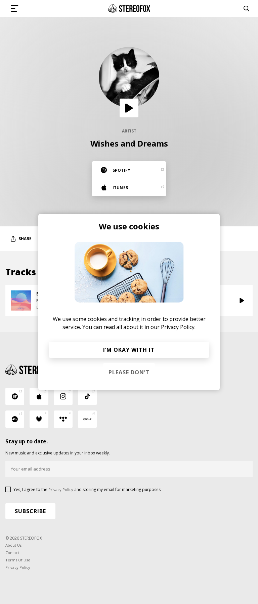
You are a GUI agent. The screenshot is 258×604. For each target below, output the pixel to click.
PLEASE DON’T (129, 372)
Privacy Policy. (178, 327)
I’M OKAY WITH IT (129, 349)
